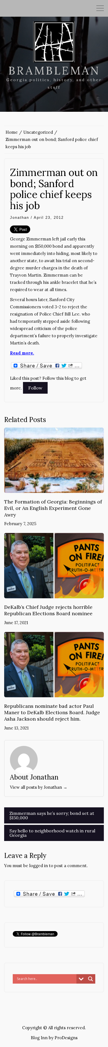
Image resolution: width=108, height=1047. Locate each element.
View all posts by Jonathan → (38, 787)
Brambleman (54, 70)
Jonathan (19, 217)
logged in (38, 865)
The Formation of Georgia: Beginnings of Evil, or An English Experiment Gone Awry (53, 508)
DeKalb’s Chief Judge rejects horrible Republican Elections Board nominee (48, 610)
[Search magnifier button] (90, 979)
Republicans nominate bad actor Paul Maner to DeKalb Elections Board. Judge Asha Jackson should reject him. (52, 712)
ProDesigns (66, 1037)
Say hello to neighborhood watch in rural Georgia (52, 833)
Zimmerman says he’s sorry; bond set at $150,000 (51, 815)
